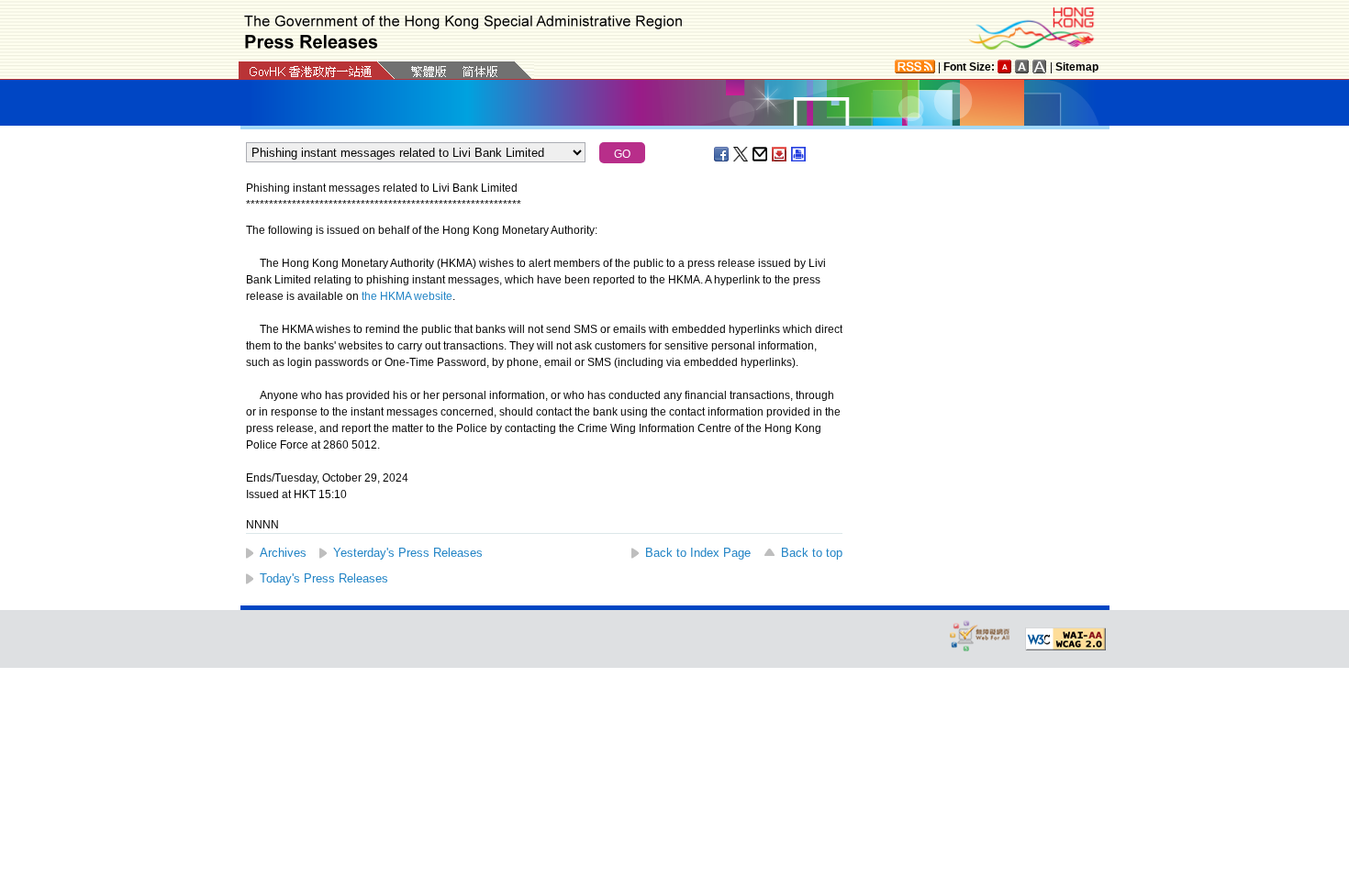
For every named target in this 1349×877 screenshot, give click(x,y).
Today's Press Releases (324, 578)
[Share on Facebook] (722, 154)
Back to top (811, 553)
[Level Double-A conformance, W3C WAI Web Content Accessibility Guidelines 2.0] (1065, 639)
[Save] (780, 154)
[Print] (799, 154)
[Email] (761, 154)
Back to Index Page (698, 553)
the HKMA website (407, 296)
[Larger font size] (1022, 66)
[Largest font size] (1039, 66)
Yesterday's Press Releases (408, 553)
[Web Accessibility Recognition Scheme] (980, 635)
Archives (283, 553)
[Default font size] (1005, 66)
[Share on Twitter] (741, 154)
